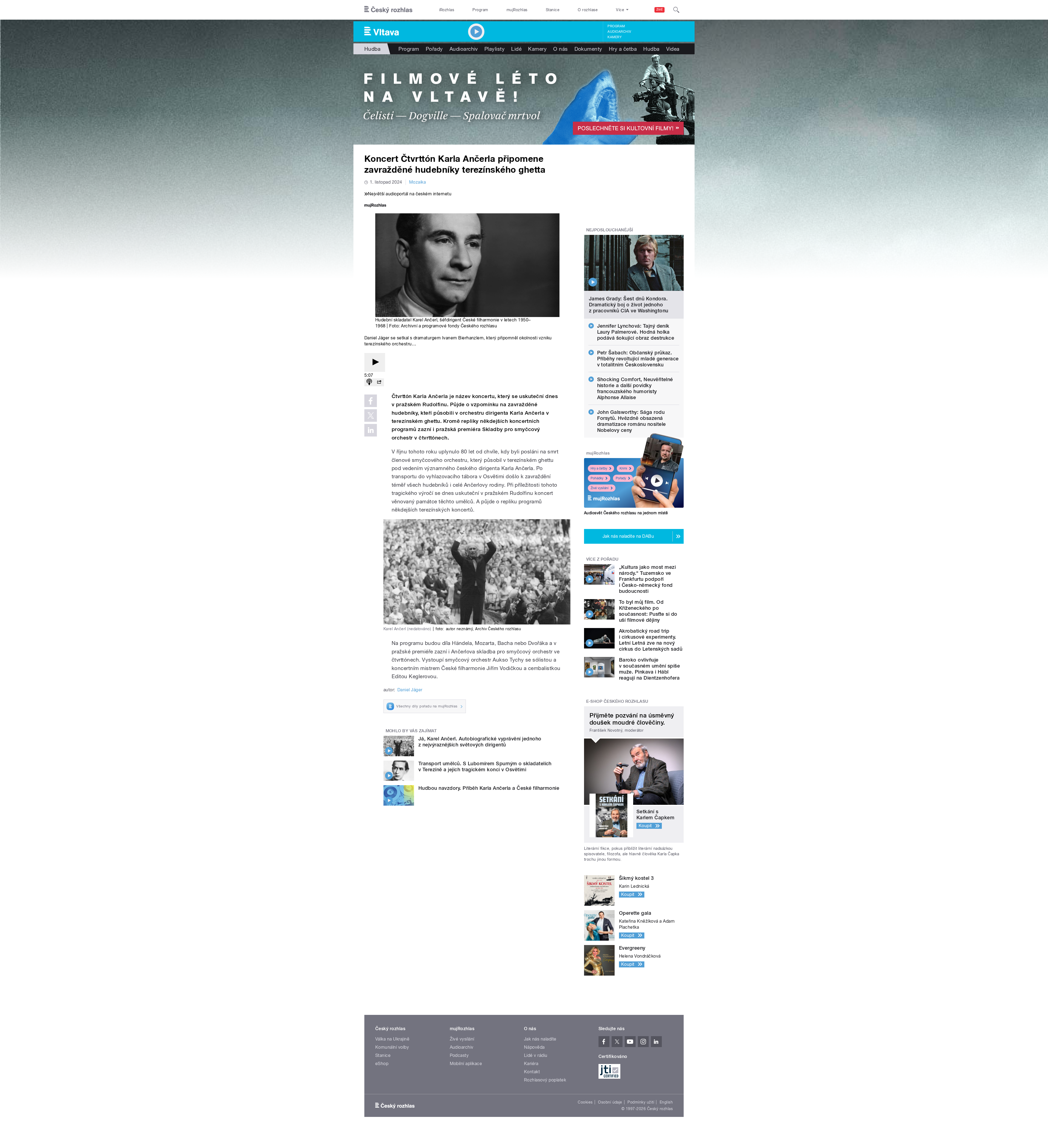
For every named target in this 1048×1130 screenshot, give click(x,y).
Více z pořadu (602, 559)
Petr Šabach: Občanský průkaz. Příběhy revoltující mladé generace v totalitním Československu (638, 358)
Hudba (372, 49)
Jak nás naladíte (540, 1039)
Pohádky (597, 478)
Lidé (516, 49)
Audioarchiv (619, 32)
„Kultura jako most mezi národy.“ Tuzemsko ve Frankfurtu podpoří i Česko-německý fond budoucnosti (647, 579)
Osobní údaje (610, 1102)
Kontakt (532, 1071)
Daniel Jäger (409, 689)
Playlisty (494, 49)
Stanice (552, 10)
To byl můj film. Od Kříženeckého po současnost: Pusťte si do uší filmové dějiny (648, 611)
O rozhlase (588, 10)
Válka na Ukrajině (392, 1039)
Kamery (615, 37)
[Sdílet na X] (370, 415)
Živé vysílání (600, 488)
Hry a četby (599, 468)
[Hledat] (676, 10)
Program (480, 10)
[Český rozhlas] (388, 10)
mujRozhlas (517, 10)
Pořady (434, 49)
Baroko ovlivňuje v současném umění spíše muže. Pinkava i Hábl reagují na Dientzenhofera (649, 669)
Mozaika (417, 182)
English (666, 1102)
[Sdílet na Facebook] (370, 400)
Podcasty (459, 1055)
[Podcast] (369, 382)
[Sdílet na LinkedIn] (370, 430)
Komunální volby (392, 1047)
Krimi (623, 468)
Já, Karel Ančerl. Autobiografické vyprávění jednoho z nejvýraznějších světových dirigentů (479, 742)
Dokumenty (588, 49)
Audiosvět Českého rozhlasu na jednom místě (626, 513)
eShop (381, 1063)
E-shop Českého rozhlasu (617, 701)
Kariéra (531, 1063)
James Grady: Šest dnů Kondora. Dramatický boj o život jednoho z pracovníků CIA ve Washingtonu (628, 304)
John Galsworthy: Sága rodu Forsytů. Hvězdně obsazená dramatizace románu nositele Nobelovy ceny (631, 421)
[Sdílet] (379, 382)
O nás (560, 49)
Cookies (585, 1102)
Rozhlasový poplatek (545, 1080)
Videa (673, 49)
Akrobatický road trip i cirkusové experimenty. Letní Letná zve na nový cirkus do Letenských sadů (650, 640)
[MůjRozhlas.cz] (375, 205)
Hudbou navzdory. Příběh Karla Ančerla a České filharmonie (488, 788)
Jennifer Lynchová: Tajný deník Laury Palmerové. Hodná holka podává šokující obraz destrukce (635, 332)
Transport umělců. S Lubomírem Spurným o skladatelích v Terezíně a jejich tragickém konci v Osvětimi (485, 766)
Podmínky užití (640, 1102)
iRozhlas (446, 10)
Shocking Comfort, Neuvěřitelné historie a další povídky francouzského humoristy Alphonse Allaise (635, 388)
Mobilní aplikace (466, 1063)
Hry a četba (623, 49)
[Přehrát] (374, 362)
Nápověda (534, 1047)
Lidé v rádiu (535, 1055)
